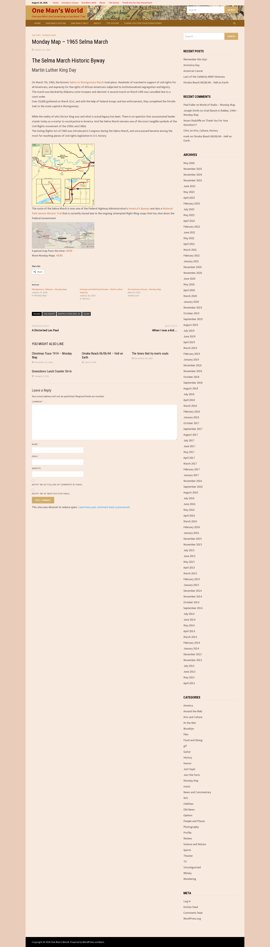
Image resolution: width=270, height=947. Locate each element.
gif (185, 746)
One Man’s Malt (88, 2)
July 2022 (188, 209)
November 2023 (192, 180)
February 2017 (191, 469)
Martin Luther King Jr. (69, 313)
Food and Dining (192, 740)
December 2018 (192, 365)
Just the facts (191, 775)
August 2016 (190, 492)
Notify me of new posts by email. (51, 493)
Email (36, 456)
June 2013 (189, 671)
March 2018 (190, 406)
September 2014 (192, 608)
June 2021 (189, 232)
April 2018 (189, 400)
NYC (185, 798)
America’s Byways (139, 208)
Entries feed (190, 907)
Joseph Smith (191, 110)
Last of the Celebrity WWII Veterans (204, 76)
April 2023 (189, 197)
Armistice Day (191, 65)
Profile (187, 832)
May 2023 (189, 192)
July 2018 (188, 394)
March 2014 (190, 637)
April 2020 (189, 290)
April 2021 (189, 244)
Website (36, 468)
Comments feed (192, 913)
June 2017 (189, 446)
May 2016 (189, 510)
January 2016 (191, 533)
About (102, 2)
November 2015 (192, 544)
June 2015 (189, 556)
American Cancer (193, 71)
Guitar (187, 751)
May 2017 (189, 452)
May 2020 (189, 284)
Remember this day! (195, 59)
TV (185, 861)
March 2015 (190, 573)
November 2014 (192, 596)
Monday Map (49, 35)
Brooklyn (188, 728)
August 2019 (190, 325)
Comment (38, 401)
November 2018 (192, 371)
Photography (191, 827)
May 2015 (189, 562)
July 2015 (188, 550)
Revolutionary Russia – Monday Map (144, 289)
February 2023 (191, 203)
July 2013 (188, 666)
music (186, 786)
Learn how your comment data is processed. (104, 507)
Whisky (187, 873)
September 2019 (192, 319)
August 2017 (190, 434)
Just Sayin (189, 769)
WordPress (88, 942)
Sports (187, 850)
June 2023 (189, 186)
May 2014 (189, 625)
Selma (86, 313)
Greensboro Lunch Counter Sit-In (52, 371)
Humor (187, 763)
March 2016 (190, 521)
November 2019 (192, 307)
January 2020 (191, 301)
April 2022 (189, 221)
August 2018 (190, 388)
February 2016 (191, 527)
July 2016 (188, 498)
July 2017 (188, 440)
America (188, 705)
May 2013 (189, 677)
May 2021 (189, 238)
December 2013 (192, 654)
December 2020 (192, 267)
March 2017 (190, 463)
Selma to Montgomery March (87, 82)
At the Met (189, 723)
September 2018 (192, 382)
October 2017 (191, 423)
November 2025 (192, 169)
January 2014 (191, 648)
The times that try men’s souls (150, 353)
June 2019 (189, 336)
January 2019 (191, 359)
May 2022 (189, 215)
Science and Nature (194, 844)
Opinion (187, 815)
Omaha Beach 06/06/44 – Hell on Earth (205, 82)
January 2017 (191, 475)
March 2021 (190, 249)
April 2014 (189, 631)
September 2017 (192, 429)
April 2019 (189, 342)
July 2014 (188, 614)
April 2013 (189, 683)
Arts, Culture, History (205, 130)
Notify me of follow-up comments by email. (57, 484)
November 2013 (192, 660)
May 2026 (189, 163)
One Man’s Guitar (70, 2)
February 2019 (191, 353)
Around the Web (192, 711)
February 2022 (191, 226)
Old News (189, 809)
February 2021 (191, 255)
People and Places (194, 821)
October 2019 (191, 313)
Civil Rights (49, 313)
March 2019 (190, 348)
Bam (101, 942)
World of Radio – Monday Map (217, 105)
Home (55, 2)
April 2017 (189, 458)
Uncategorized (192, 867)
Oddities (188, 803)
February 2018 (191, 411)
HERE (69, 251)
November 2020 (192, 273)
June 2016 (189, 504)
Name (35, 444)
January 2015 (191, 585)
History (36, 35)
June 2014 (189, 619)
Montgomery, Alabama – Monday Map (49, 289)
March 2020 (190, 296)
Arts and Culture (192, 717)
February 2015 (191, 579)
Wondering (189, 879)
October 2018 (191, 377)
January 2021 (191, 261)
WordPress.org (192, 918)
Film (185, 734)
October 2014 (191, 602)
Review (187, 838)
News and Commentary (197, 792)
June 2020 (189, 278)
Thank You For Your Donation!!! (137, 2)
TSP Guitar (113, 2)
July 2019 (188, 330)
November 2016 (192, 481)
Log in (187, 901)
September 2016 (192, 486)
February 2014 (191, 642)
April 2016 (189, 515)
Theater (188, 856)
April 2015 (189, 567)
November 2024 (192, 174)
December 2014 (192, 590)
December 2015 (192, 538)
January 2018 (191, 417)
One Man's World (57, 10)
